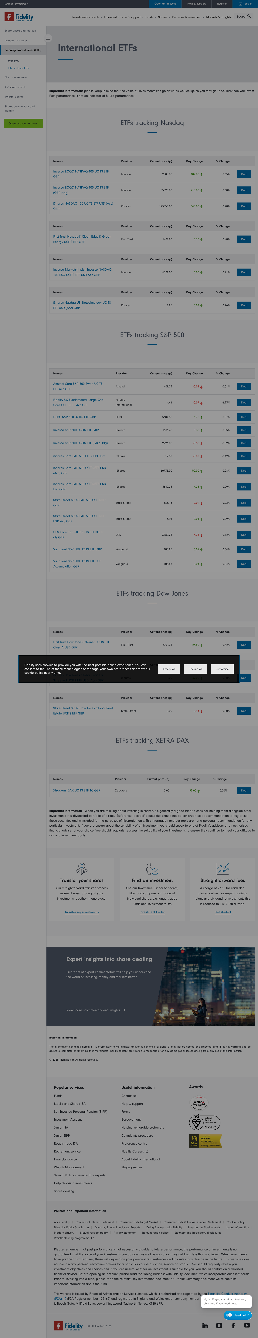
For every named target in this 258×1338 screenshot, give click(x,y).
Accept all (169, 669)
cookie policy (33, 673)
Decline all (195, 669)
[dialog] (129, 669)
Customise (222, 669)
